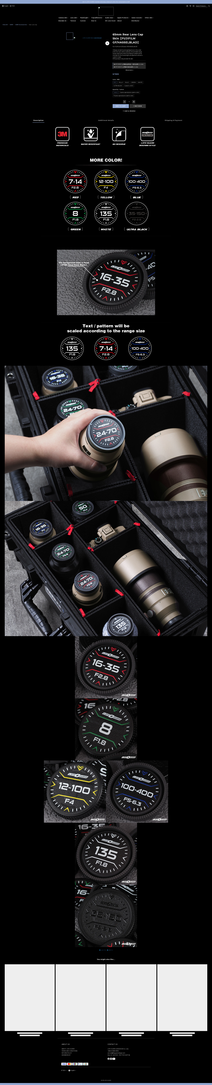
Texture (73, 21)
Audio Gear (109, 17)
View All (5, 24)
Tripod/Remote (96, 17)
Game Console (137, 17)
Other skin (148, 17)
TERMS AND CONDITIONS (69, 1051)
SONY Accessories (21, 24)
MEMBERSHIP (66, 1055)
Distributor (135, 21)
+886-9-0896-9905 (113, 1051)
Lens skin (73, 17)
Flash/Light (84, 17)
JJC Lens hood (110, 21)
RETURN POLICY (67, 1053)
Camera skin (63, 17)
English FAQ (103, 950)
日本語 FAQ (110, 950)
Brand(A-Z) (62, 21)
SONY (11, 24)
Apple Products (122, 17)
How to (93, 21)
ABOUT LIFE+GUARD (68, 1049)
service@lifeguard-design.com (116, 1053)
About (119, 21)
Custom (83, 21)
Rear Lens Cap (33, 24)
